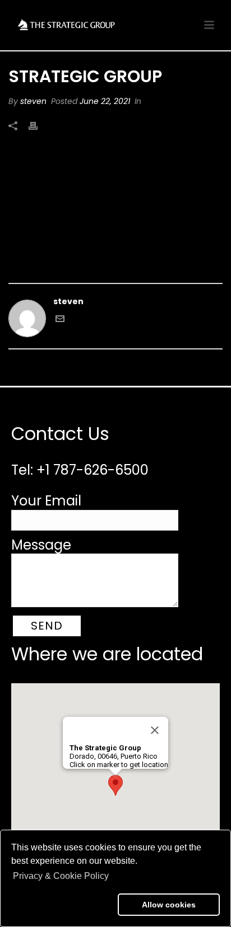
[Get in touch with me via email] (60, 320)
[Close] (154, 730)
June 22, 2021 (105, 101)
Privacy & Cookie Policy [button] (61, 876)
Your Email (46, 500)
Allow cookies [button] (169, 904)
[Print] (39, 125)
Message (41, 545)
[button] (62, 904)
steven (33, 101)
